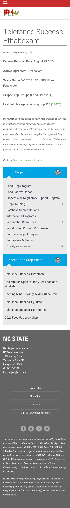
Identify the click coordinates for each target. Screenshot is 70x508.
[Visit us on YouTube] (47, 429)
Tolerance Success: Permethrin (25, 309)
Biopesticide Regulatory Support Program (33, 198)
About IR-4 (35, 396)
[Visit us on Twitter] (31, 429)
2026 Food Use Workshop (21, 317)
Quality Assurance (35, 246)
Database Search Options (23, 210)
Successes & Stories (20, 240)
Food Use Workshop (19, 192)
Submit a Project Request (23, 234)
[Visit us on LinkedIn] (39, 429)
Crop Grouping (35, 204)
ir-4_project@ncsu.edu (15, 372)
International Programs (21, 216)
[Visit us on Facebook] (23, 429)
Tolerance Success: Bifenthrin (24, 274)
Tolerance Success (32, 160)
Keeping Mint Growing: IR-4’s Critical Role (31, 294)
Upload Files (35, 388)
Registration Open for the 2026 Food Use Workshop (31, 284)
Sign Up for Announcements (35, 412)
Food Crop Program (19, 186)
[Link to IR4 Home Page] (11, 13)
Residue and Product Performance (29, 228)
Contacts (35, 404)
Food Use (17, 160)
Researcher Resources (35, 222)
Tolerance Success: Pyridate (23, 302)
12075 (56, 104)
